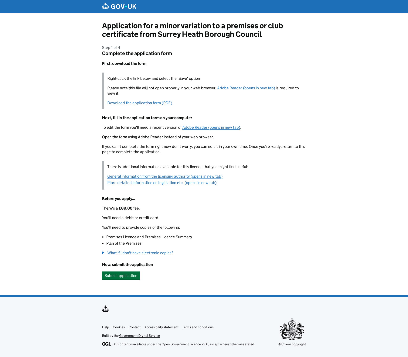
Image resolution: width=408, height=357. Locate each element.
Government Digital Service (139, 336)
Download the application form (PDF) (139, 102)
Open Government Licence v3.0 (185, 344)
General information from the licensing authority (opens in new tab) (164, 176)
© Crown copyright (292, 344)
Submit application (121, 275)
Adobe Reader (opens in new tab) (246, 88)
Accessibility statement (161, 327)
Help (105, 327)
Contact (135, 327)
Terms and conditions (198, 327)
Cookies (119, 327)
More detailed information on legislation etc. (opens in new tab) (162, 182)
